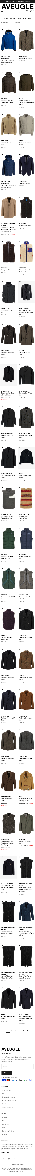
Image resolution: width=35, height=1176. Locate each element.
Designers (5, 1124)
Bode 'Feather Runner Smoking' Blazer (25, 799)
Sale (3, 1128)
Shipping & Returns (8, 1097)
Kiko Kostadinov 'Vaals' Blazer (25, 394)
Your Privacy (6, 1104)
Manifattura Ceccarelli (5, 57)
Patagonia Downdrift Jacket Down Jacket (7, 101)
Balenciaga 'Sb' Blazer (25, 58)
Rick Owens (5, 839)
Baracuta (22, 98)
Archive (4, 1134)
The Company (6, 1090)
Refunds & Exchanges (9, 1100)
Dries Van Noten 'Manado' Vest (23, 517)
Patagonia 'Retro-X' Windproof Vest (24, 271)
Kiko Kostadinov (24, 391)
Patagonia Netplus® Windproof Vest (7, 557)
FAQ (3, 1094)
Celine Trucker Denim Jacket (25, 476)
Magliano (22, 839)
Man (3, 1121)
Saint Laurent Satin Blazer (7, 799)
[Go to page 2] (27, 1030)
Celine (21, 473)
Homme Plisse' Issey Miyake (25, 884)
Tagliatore (23, 181)
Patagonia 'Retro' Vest (25, 225)
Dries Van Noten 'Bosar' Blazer (8, 476)
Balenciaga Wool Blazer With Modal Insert (8, 394)
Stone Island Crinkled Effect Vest (25, 598)
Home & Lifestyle (8, 1131)
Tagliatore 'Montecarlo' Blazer (8, 353)
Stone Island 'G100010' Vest (8, 311)
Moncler (4, 635)
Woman (4, 1117)
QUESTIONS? (4, 1140)
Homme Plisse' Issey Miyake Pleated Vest (25, 977)
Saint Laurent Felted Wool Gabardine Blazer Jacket (25, 1018)
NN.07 (21, 141)
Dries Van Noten (24, 433)
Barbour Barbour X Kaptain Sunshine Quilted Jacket (26, 102)
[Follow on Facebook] (3, 1159)
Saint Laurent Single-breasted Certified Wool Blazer (26, 312)
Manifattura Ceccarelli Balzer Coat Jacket (7, 61)
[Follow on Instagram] (9, 1159)
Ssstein (21, 350)
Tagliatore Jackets (24, 183)
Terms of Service (7, 1107)
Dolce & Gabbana (7, 883)
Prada (3, 1014)
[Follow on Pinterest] (14, 1159)
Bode (20, 797)
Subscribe (6, 1073)
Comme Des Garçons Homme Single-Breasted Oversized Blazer (8, 229)
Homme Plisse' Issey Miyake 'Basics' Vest (7, 933)
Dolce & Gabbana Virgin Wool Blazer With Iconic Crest (8, 887)
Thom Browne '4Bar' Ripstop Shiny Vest (7, 517)
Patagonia (4, 98)
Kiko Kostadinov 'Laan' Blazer (7, 436)
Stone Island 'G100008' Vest (8, 598)
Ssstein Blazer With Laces (24, 353)
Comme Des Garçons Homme (8, 224)
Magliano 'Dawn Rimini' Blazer (25, 842)
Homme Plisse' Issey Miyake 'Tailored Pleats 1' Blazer (26, 933)
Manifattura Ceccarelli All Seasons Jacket (8, 186)
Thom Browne (6, 514)
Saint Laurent (24, 308)
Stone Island (5, 308)
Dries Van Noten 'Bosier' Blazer (26, 436)
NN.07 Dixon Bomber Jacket (25, 144)
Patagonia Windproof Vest (25, 557)
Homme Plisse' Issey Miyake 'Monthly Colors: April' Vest (26, 889)
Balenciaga (23, 56)
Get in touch (5, 1152)
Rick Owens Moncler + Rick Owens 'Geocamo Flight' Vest (7, 843)
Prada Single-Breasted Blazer (8, 1017)
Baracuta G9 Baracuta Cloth (7, 144)
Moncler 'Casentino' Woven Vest (7, 638)
